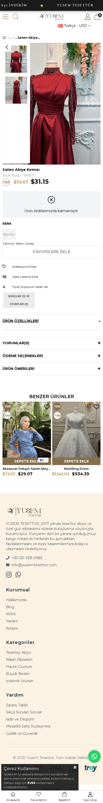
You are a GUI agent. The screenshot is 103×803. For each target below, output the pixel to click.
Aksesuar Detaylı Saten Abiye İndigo (26, 469)
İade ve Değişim (20, 719)
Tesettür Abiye (18, 652)
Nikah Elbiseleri (19, 659)
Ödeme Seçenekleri (22, 356)
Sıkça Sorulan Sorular (24, 712)
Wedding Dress (76, 469)
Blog (10, 607)
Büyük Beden (18, 673)
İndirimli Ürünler (19, 681)
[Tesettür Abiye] (13, 38)
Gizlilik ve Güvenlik (22, 733)
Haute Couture (19, 666)
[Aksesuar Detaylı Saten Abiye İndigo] (26, 433)
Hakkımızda (16, 600)
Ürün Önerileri (18, 368)
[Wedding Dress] (76, 433)
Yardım (12, 621)
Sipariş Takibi (17, 705)
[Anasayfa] (8, 38)
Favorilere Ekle (47, 407)
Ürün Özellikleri (20, 321)
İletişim (12, 628)
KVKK (11, 614)
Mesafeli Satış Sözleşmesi (28, 726)
